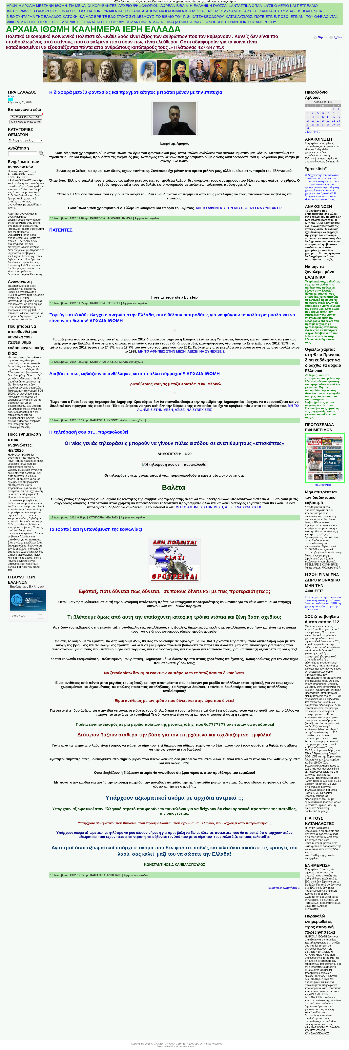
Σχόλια (338, 37)
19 (317, 121)
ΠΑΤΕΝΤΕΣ (61, 230)
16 (338, 117)
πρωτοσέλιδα (323, 484)
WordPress (176, 1046)
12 (317, 117)
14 (328, 117)
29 (333, 124)
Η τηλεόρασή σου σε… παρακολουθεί (88, 432)
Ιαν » (317, 132)
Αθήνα (12, 96)
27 (323, 124)
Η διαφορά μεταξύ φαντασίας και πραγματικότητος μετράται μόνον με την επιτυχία (135, 92)
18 (312, 121)
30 (338, 124)
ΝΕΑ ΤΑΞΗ (111, 517)
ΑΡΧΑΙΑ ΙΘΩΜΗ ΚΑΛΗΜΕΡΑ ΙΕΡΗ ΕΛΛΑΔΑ (93, 29)
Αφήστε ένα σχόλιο (147, 218)
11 (312, 117)
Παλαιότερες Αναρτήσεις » (283, 887)
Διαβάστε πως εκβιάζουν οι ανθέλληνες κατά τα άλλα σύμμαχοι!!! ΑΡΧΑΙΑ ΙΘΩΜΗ (134, 373)
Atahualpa (191, 1046)
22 (333, 121)
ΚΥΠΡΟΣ (112, 420)
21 (328, 121)
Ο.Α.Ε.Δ (112, 361)
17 (307, 121)
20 (323, 121)
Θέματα (322, 37)
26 (317, 124)
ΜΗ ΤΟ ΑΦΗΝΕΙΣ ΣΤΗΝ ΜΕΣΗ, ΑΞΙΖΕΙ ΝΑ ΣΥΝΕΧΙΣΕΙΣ (239, 208)
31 (307, 128)
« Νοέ (308, 132)
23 (338, 121)
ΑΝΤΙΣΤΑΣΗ (114, 875)
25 (312, 124)
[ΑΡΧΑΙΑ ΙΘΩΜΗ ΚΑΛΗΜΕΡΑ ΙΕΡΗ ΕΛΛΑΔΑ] (174, 68)
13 (323, 117)
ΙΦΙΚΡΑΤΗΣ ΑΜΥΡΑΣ (119, 218)
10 (307, 117)
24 (307, 124)
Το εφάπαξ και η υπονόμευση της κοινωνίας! (95, 529)
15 (333, 117)
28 (328, 124)
